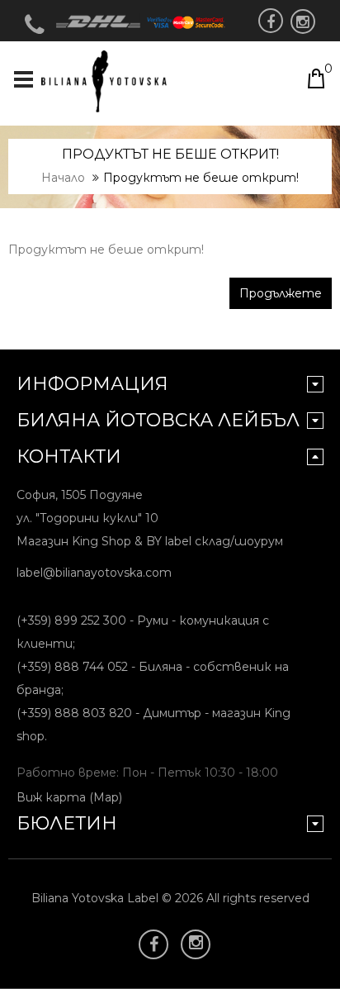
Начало (63, 177)
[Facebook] (270, 20)
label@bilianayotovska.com (94, 572)
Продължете (280, 293)
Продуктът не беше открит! (201, 177)
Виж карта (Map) (69, 797)
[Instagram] (302, 21)
